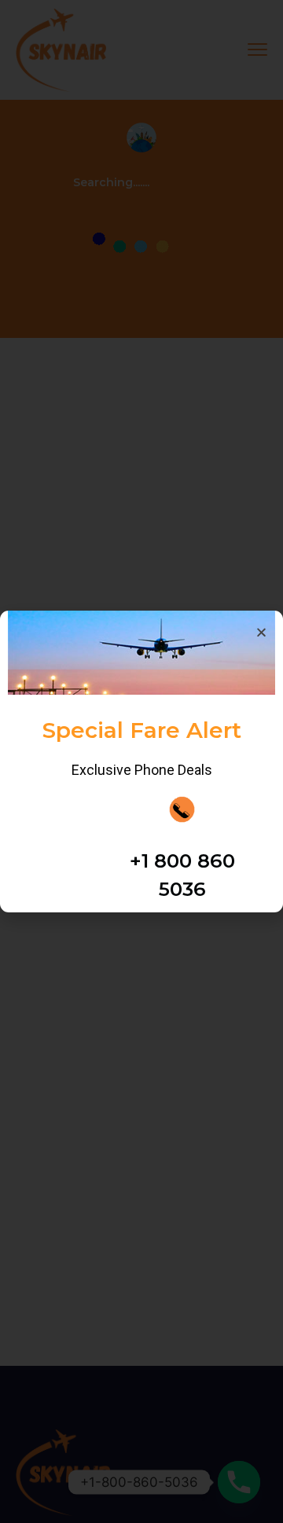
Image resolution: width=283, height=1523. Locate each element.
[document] (141, 761)
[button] (261, 529)
